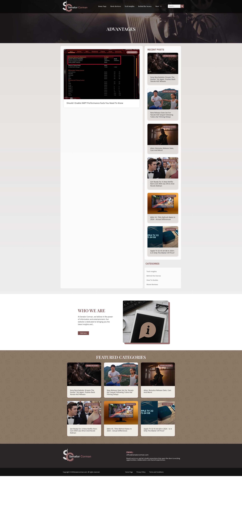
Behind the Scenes (145, 6)
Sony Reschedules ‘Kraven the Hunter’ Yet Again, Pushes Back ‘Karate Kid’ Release (162, 79)
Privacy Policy (141, 472)
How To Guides (152, 280)
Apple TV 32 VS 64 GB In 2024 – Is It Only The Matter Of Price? (162, 252)
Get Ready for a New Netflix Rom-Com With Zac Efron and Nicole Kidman (162, 184)
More (157, 6)
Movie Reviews (115, 6)
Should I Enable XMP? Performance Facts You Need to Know (95, 103)
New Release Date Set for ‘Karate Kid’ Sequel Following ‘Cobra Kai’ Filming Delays (161, 115)
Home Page (102, 6)
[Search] (182, 6)
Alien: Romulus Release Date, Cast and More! (162, 149)
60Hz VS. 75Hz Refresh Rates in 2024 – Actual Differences (162, 218)
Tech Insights (129, 6)
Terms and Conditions (156, 472)
